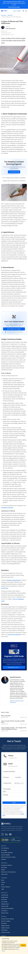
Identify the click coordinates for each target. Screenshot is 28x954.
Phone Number (6, 789)
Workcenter (4, 923)
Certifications (4, 930)
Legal (2, 889)
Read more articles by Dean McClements (16, 701)
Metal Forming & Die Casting (8, 857)
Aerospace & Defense (6, 865)
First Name (5, 777)
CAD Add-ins (4, 910)
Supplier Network (5, 925)
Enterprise (3, 859)
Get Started (4, 899)
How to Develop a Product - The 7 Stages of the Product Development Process (13, 728)
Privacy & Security (5, 932)
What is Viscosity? (6, 715)
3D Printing (4, 850)
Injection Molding (5, 855)
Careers (3, 882)
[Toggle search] (23, 11)
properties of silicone (7, 507)
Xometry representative (13, 580)
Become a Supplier (5, 921)
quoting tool (4, 588)
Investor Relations (5, 887)
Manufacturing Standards (7, 908)
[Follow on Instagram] (2, 834)
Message (5, 794)
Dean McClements (11, 28)
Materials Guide (5, 904)
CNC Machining (5, 848)
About (2, 880)
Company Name (6, 783)
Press (2, 884)
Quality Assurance (5, 928)
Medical (3, 869)
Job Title (19, 783)
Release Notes (4, 913)
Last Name (18, 777)
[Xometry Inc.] (14, 824)
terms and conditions (14, 634)
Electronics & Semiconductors (8, 872)
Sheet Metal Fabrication (7, 852)
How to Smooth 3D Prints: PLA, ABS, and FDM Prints (12, 721)
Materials (10, 15)
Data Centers (4, 874)
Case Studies (4, 901)
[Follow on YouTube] (10, 834)
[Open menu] (26, 11)
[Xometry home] (4, 11)
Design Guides (4, 897)
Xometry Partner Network (7, 919)
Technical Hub (4, 895)
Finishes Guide (4, 906)
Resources (3, 15)
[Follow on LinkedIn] (6, 834)
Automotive (4, 867)
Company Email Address (8, 771)
